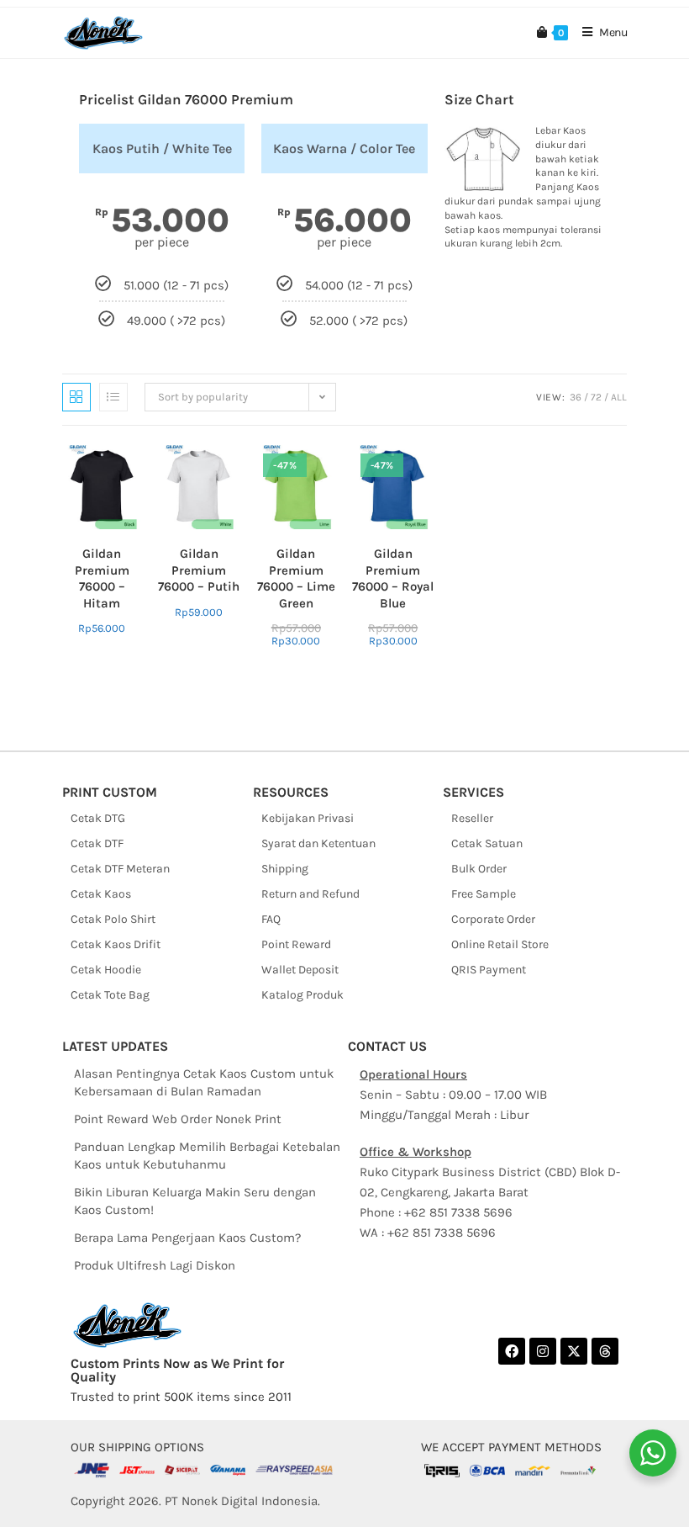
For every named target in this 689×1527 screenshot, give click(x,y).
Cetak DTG (98, 818)
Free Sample (483, 894)
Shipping (284, 869)
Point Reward (296, 944)
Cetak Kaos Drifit (115, 944)
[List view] (113, 397)
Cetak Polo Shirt (113, 919)
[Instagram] (542, 1351)
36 (575, 397)
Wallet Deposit (300, 969)
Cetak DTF (97, 843)
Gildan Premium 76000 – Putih (198, 570)
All (619, 397)
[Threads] (605, 1351)
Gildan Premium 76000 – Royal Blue (393, 578)
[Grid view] (76, 397)
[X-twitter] (573, 1351)
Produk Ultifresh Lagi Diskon (154, 1265)
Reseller (472, 818)
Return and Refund (310, 894)
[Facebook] (511, 1351)
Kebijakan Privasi (307, 818)
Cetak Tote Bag (110, 995)
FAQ (271, 919)
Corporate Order (493, 919)
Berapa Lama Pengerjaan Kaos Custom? (187, 1237)
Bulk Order (479, 869)
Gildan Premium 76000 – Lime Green (296, 578)
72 (596, 397)
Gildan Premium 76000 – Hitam (102, 578)
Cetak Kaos (101, 894)
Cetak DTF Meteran (120, 869)
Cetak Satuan (487, 843)
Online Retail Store (500, 944)
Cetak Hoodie (106, 969)
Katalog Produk (302, 995)
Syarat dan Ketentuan (318, 843)
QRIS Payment (488, 969)
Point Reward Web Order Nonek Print (177, 1119)
